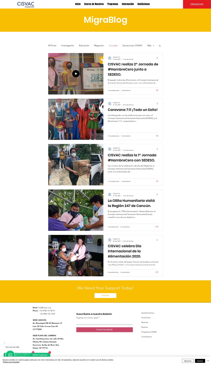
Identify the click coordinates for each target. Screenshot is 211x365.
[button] (94, 4)
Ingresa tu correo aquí (87, 318)
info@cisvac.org (44, 307)
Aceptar (200, 361)
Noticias (144, 322)
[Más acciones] (158, 58)
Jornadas (113, 45)
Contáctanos (146, 336)
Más (149, 45)
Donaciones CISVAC (132, 45)
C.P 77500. (37, 329)
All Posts (52, 45)
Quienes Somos (147, 313)
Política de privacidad (11, 362)
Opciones (187, 361)
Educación (84, 45)
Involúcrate (145, 317)
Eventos (144, 327)
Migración (99, 45)
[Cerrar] (208, 361)
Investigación (67, 45)
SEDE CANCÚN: (39, 320)
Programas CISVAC (149, 332)
